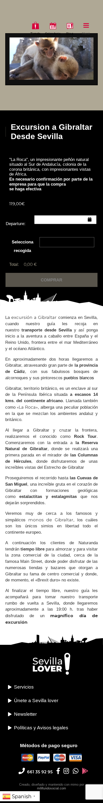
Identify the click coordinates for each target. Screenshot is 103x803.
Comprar (51, 280)
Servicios (24, 687)
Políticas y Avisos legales (41, 727)
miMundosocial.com (51, 788)
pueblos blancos (79, 377)
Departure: (16, 223)
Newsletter (25, 714)
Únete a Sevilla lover (36, 700)
